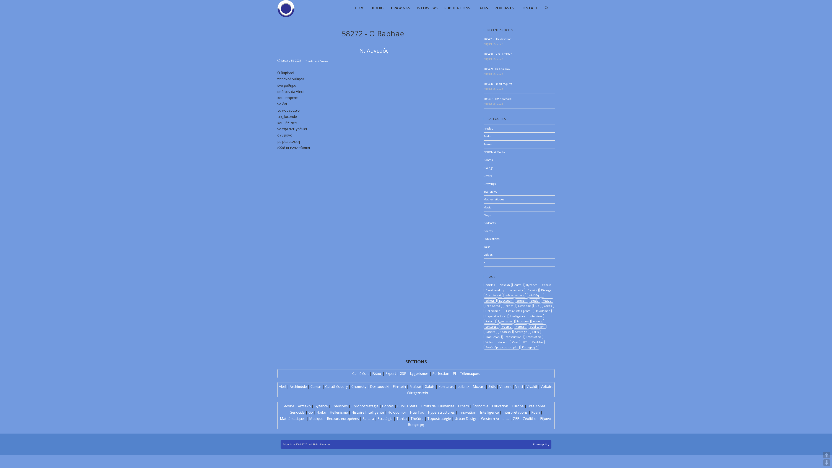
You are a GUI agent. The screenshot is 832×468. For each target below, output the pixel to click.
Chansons (340, 406)
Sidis (492, 386)
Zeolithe (537, 342)
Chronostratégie (365, 406)
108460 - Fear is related (498, 54)
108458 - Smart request (498, 84)
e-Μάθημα (535, 295)
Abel (282, 386)
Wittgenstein (417, 392)
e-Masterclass (514, 295)
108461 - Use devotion (497, 39)
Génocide (297, 412)
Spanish (505, 332)
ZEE (525, 342)
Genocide (524, 306)
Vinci (515, 342)
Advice (289, 406)
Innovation (467, 412)
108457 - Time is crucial (498, 99)
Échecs (463, 406)
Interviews (490, 191)
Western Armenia (495, 418)
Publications (492, 239)
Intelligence (517, 316)
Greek (548, 306)
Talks (487, 247)
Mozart (479, 386)
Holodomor (542, 311)
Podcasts (490, 223)
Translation (533, 337)
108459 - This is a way (497, 69)
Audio (487, 136)
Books (488, 144)
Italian (490, 321)
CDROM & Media (494, 152)
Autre (518, 285)
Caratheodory (495, 290)
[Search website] (546, 8)
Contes (488, 160)
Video (489, 342)
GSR (403, 373)
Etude (534, 300)
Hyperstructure (495, 316)
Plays (487, 215)
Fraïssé (415, 386)
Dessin (532, 290)
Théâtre (417, 418)
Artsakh (505, 285)
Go (537, 306)
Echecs (490, 300)
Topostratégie (439, 418)
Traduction (493, 337)
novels (537, 321)
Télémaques (470, 373)
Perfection (440, 373)
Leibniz (463, 386)
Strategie (521, 332)
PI (454, 373)
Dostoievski (493, 295)
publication (537, 326)
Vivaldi (531, 386)
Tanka (401, 418)
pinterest (491, 326)
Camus (546, 285)
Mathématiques (293, 418)
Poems (324, 61)
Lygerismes (419, 373)
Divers (488, 176)
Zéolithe (529, 418)
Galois (430, 386)
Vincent (502, 342)
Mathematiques (494, 199)
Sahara (490, 332)
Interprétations (515, 412)
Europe (518, 406)
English (521, 300)
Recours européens (343, 418)
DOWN (826, 462)
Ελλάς (377, 373)
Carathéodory (336, 386)
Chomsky (358, 386)
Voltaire (547, 386)
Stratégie (385, 418)
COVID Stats (407, 406)
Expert (390, 373)
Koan (535, 412)
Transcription (513, 337)
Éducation (500, 406)
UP (826, 455)
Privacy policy (541, 444)
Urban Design (466, 418)
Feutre (547, 300)
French (509, 306)
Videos (488, 255)
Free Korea (493, 306)
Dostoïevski (379, 386)
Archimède (298, 386)
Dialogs (488, 168)
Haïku (321, 412)
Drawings (490, 184)
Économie (480, 406)
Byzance (531, 285)
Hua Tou (417, 412)
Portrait (520, 326)
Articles (312, 61)
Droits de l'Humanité (437, 406)
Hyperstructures (441, 412)
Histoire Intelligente (517, 311)
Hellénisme (339, 412)
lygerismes (505, 321)
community (516, 290)
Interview (536, 316)
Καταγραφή (529, 347)
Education (505, 300)
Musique (523, 321)
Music (487, 207)
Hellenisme (493, 311)
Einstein (399, 386)
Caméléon (360, 373)
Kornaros (446, 386)
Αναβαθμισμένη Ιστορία (502, 347)
